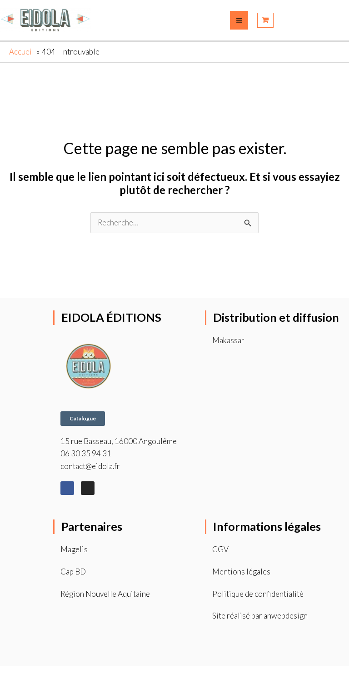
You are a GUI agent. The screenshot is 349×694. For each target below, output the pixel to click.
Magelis (74, 549)
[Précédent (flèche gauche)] (9, 689)
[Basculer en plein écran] (30, 675)
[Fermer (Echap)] (70, 675)
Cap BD (73, 571)
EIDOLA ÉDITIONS (111, 317)
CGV (220, 549)
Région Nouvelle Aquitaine (105, 594)
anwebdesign (286, 615)
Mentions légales (241, 571)
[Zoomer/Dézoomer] (9, 675)
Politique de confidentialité (258, 594)
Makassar (228, 340)
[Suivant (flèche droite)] (30, 689)
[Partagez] (50, 675)
